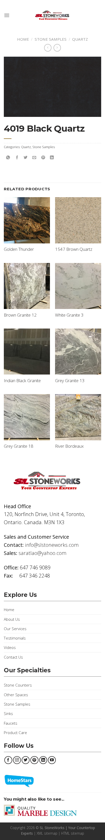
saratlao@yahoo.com (43, 553)
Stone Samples (51, 39)
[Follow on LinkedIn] (43, 760)
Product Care (15, 732)
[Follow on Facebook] (8, 760)
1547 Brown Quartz (73, 249)
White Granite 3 (69, 315)
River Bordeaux (69, 446)
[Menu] (7, 15)
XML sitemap (47, 833)
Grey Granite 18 (18, 446)
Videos (10, 647)
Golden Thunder (19, 249)
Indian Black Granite (22, 380)
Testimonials (15, 638)
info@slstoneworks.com (52, 544)
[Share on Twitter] (26, 158)
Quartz (80, 39)
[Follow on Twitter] (26, 760)
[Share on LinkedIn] (52, 158)
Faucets (10, 723)
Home (23, 39)
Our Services (15, 628)
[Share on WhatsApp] (8, 158)
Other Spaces (16, 694)
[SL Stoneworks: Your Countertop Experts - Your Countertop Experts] (52, 15)
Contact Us (13, 657)
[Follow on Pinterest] (34, 760)
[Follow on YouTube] (52, 760)
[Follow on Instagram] (17, 760)
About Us (12, 619)
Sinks (8, 713)
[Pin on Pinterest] (43, 158)
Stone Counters (18, 685)
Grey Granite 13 (70, 380)
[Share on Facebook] (17, 158)
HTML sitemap (72, 833)
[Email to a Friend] (34, 158)
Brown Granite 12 (20, 315)
